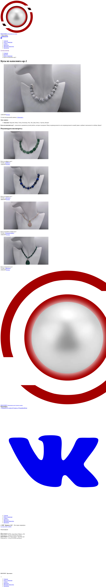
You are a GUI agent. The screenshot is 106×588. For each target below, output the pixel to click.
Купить (8, 114)
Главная (6, 41)
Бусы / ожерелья (8, 42)
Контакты (6, 48)
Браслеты (6, 45)
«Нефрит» (7, 162)
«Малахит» (8, 268)
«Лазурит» (8, 198)
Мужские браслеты (9, 46)
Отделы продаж (5, 50)
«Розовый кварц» (9, 233)
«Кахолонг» (20, 117)
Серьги (6, 43)
